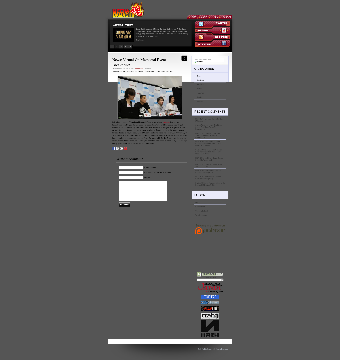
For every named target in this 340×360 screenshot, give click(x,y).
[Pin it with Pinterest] (125, 148)
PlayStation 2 (140, 71)
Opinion (200, 102)
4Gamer (166, 122)
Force (176, 136)
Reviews (200, 80)
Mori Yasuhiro (154, 128)
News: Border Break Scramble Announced (209, 159)
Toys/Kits (201, 93)
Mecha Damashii (222, 349)
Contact (227, 17)
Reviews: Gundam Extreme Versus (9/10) (208, 172)
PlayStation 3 (150, 71)
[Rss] (212, 37)
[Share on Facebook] (114, 148)
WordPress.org (201, 215)
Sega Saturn (160, 71)
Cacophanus (138, 69)
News (149, 69)
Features (200, 85)
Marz (121, 130)
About (204, 17)
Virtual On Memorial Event (140, 122)
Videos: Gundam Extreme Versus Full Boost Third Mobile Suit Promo (207, 144)
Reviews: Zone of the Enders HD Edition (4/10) (210, 184)
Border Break (166, 138)
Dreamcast (130, 71)
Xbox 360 (169, 71)
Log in (197, 202)
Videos (200, 89)
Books (199, 97)
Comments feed (201, 211)
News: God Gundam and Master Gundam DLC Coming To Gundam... (161, 29)
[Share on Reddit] (121, 148)
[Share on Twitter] (117, 148)
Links (215, 17)
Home (193, 17)
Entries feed (200, 207)
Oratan (129, 130)
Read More (140, 40)
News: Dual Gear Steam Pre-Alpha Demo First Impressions (208, 127)
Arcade (123, 71)
